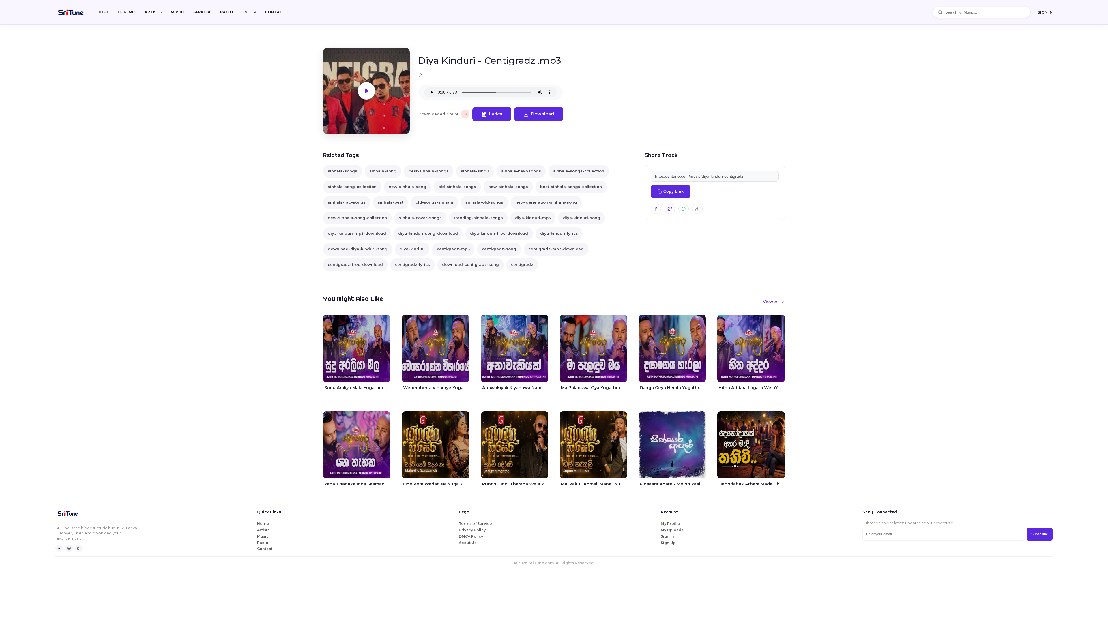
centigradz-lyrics (412, 264)
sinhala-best (390, 202)
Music (177, 12)
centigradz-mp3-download (556, 249)
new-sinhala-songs (508, 186)
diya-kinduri (412, 249)
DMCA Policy (471, 536)
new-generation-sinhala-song (546, 202)
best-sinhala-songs (429, 171)
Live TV (249, 12)
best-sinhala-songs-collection (571, 186)
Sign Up (668, 543)
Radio (226, 12)
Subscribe (1039, 534)
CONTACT (275, 12)
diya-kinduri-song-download (428, 233)
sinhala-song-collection (352, 186)
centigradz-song (499, 249)
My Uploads (672, 530)
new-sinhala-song (407, 186)
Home (103, 12)
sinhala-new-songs (521, 171)
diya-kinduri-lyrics (559, 233)
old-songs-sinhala (434, 202)
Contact (264, 549)
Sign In (1045, 12)
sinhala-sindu (475, 171)
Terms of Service (475, 523)
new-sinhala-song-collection (357, 217)
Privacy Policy (472, 530)
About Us (467, 543)
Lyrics (495, 114)
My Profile (670, 523)
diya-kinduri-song (581, 217)
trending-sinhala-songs (478, 217)
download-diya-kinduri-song (358, 249)
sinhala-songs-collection (578, 171)
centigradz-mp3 (453, 249)
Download (542, 114)
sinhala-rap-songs (347, 202)
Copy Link (673, 191)
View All (771, 301)
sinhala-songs (342, 171)
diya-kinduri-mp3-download (357, 233)
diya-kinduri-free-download (499, 233)
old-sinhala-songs (457, 186)
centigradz (522, 264)
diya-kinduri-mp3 (533, 217)
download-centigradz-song (470, 264)
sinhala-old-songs (484, 202)
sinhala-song (382, 171)
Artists (153, 12)
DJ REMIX (127, 12)
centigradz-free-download (355, 264)
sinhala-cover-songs (420, 217)
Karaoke (202, 12)
